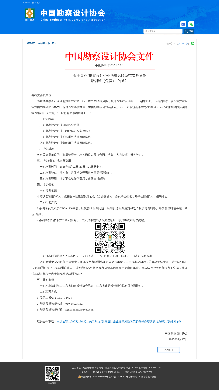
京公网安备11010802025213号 (95, 377)
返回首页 (31, 43)
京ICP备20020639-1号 (118, 377)
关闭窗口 (168, 350)
